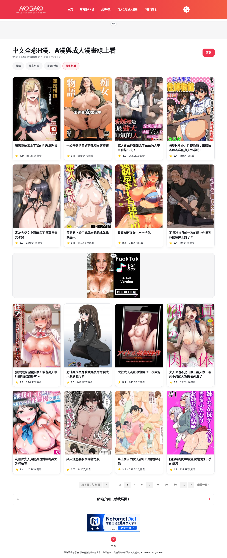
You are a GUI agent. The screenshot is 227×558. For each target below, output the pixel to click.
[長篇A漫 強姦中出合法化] (139, 196)
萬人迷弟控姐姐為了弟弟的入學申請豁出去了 (139, 147)
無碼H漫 (105, 9)
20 (166, 484)
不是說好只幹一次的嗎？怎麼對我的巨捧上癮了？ (190, 235)
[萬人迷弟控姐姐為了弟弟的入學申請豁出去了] (139, 109)
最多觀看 (71, 66)
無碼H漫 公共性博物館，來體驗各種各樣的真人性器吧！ (190, 147)
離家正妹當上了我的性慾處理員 (36, 145)
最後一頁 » (203, 484)
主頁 (70, 9)
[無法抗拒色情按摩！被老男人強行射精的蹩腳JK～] (36, 335)
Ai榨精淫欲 (151, 9)
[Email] (113, 539)
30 (175, 484)
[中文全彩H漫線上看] (30, 9)
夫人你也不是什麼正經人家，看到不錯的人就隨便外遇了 (190, 374)
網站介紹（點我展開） (114, 499)
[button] (186, 9)
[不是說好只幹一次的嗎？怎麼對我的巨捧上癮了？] (191, 196)
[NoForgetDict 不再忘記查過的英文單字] (113, 523)
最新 (18, 66)
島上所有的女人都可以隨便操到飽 (139, 461)
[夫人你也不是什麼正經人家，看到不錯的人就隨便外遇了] (191, 335)
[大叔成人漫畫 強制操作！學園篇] (139, 335)
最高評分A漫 (87, 9)
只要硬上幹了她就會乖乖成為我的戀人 (88, 235)
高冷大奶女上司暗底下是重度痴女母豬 (36, 235)
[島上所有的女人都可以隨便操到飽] (139, 422)
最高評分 (34, 66)
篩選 (208, 53)
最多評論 (52, 66)
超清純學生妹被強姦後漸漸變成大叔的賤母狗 (88, 374)
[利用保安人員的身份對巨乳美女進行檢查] (36, 422)
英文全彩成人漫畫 (127, 9)
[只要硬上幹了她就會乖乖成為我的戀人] (88, 196)
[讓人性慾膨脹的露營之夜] (88, 422)
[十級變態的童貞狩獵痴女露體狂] (88, 109)
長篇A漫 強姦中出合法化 (134, 233)
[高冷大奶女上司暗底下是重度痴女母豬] (36, 196)
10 (157, 484)
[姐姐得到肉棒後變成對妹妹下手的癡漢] (191, 422)
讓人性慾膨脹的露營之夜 (83, 459)
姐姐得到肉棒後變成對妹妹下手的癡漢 (190, 461)
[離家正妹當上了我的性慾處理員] (36, 109)
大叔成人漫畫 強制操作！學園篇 (139, 372)
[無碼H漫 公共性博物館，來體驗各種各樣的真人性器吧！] (191, 109)
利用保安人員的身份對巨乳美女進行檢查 (36, 461)
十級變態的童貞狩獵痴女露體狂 (88, 145)
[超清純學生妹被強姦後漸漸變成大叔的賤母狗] (88, 335)
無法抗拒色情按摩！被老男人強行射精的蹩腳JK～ (36, 374)
